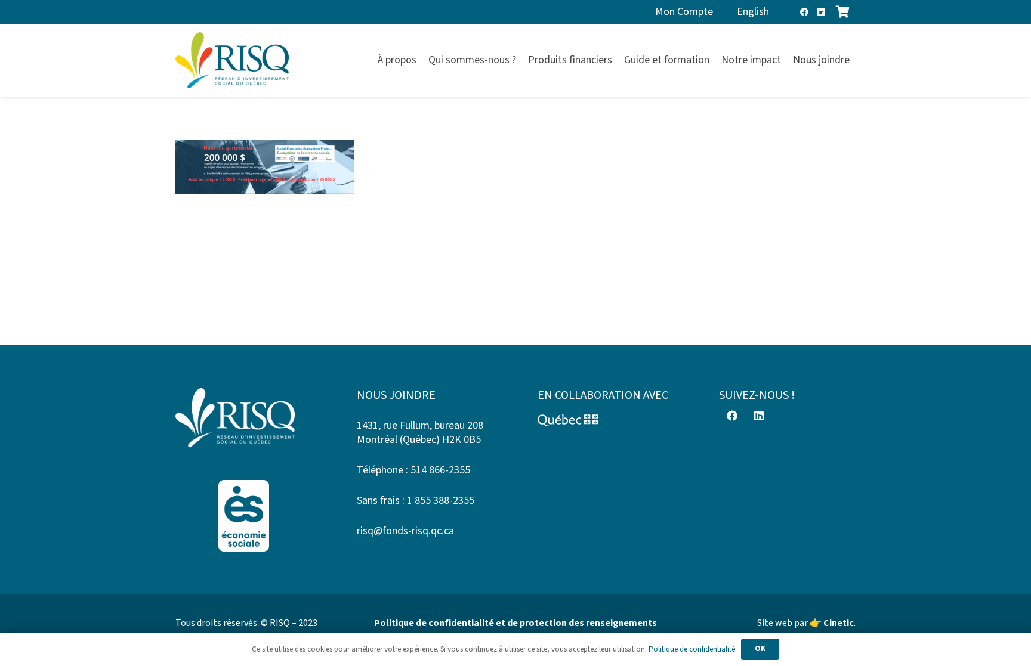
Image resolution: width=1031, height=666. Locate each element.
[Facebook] (804, 12)
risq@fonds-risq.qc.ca (405, 530)
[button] (856, 60)
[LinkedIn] (821, 12)
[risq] (232, 60)
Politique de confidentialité (692, 649)
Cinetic (838, 623)
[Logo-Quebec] (606, 420)
